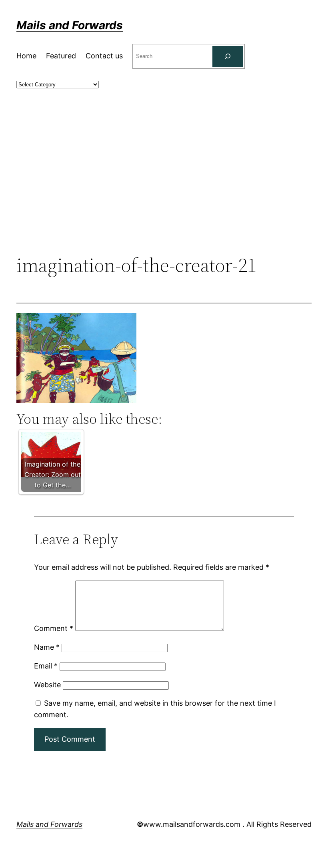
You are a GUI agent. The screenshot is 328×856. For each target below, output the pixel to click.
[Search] (227, 56)
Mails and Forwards (69, 25)
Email (46, 666)
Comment (53, 628)
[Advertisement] (164, 188)
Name (47, 647)
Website (47, 684)
